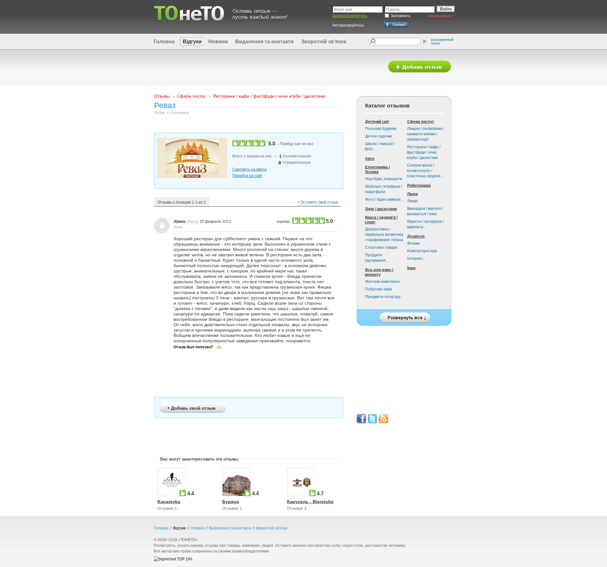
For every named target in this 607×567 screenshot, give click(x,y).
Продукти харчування (377, 258)
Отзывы (162, 96)
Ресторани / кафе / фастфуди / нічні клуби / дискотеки (269, 96)
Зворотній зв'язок (323, 41)
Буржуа (230, 501)
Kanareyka (168, 501)
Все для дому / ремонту (379, 272)
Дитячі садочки (378, 136)
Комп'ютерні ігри (422, 251)
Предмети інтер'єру (384, 297)
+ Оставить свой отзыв (317, 202)
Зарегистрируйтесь (349, 16)
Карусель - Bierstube (310, 501)
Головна (164, 41)
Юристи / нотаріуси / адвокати (425, 224)
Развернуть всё (404, 316)
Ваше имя (343, 9)
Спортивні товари (381, 247)
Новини (218, 41)
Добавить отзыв (419, 67)
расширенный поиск (442, 41)
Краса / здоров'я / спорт (381, 219)
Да (219, 347)
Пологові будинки (380, 128)
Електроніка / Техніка (377, 169)
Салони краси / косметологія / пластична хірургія (425, 170)
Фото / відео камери (384, 199)
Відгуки (192, 41)
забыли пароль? (440, 16)
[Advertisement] (266, 67)
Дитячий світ (377, 121)
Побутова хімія (378, 289)
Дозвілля (416, 236)
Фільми (413, 243)
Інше (411, 268)
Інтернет (416, 258)
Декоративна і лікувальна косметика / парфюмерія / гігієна (384, 234)
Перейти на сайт (247, 176)
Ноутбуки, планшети (383, 179)
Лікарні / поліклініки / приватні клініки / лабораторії (425, 134)
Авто (369, 158)
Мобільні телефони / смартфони (383, 189)
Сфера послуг (191, 96)
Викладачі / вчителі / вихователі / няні (425, 211)
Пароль (393, 9)
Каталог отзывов (387, 106)
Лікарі (412, 201)
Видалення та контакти (264, 41)
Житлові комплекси (382, 281)
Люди (412, 194)
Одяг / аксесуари (381, 209)
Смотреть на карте (249, 169)
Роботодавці (419, 185)
